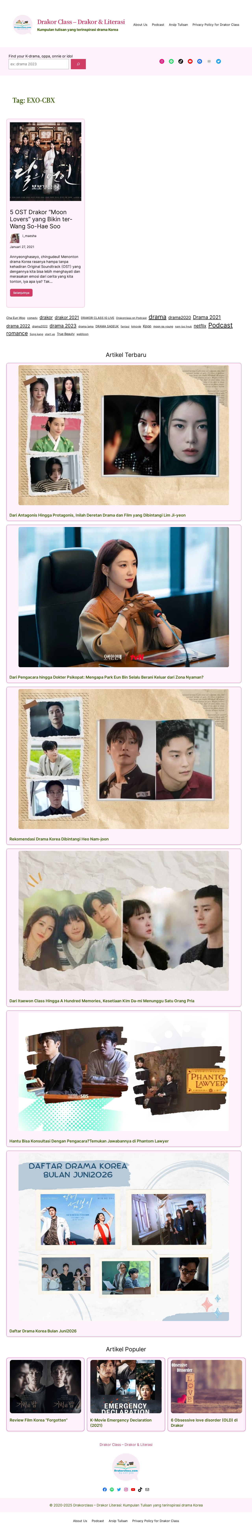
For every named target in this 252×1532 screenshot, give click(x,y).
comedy (32, 318)
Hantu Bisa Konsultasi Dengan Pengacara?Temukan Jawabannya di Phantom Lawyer (89, 1141)
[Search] (78, 64)
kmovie (136, 326)
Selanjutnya (23, 294)
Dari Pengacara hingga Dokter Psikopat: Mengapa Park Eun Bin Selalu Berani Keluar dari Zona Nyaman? (106, 677)
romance (17, 333)
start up (50, 334)
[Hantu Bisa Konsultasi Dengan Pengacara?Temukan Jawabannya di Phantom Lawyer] (123, 1072)
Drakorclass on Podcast (131, 318)
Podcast (220, 325)
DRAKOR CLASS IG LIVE (97, 318)
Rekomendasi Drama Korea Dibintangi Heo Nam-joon (59, 839)
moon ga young (163, 326)
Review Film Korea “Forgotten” (39, 1420)
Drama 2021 (207, 317)
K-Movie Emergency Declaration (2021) (121, 1423)
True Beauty (66, 334)
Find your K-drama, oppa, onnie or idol (41, 56)
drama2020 (179, 317)
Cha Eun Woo (15, 318)
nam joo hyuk (183, 326)
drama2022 (40, 326)
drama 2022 (18, 325)
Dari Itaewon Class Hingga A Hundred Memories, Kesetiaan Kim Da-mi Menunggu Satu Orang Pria (101, 1001)
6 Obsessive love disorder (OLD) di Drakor (204, 1423)
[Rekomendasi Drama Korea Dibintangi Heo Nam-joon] (123, 759)
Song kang (36, 334)
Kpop (147, 326)
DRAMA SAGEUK (107, 326)
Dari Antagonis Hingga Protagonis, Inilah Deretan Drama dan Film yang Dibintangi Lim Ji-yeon (97, 515)
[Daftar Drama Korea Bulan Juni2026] (123, 1237)
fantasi (125, 326)
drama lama (86, 326)
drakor (46, 317)
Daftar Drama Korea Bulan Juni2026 (43, 1331)
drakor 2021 (67, 317)
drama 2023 (63, 326)
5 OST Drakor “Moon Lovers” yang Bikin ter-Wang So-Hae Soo (41, 219)
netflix (200, 325)
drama (157, 316)
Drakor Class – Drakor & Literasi (81, 21)
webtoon (82, 334)
